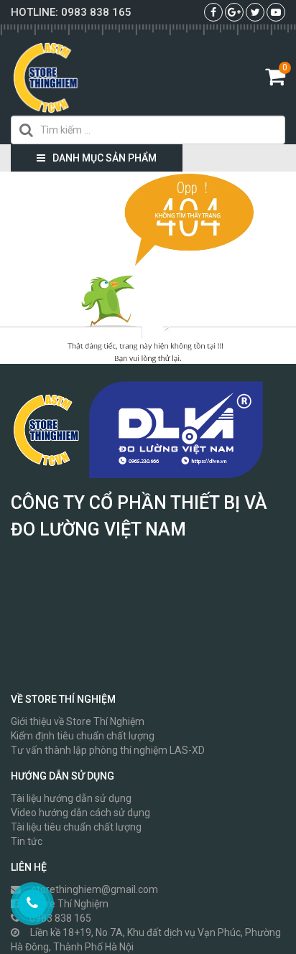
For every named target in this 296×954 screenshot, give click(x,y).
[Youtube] (276, 12)
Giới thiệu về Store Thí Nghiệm (77, 721)
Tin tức (26, 841)
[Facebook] (213, 12)
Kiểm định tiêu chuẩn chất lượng (82, 736)
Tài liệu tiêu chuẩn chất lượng (76, 827)
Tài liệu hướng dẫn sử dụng (71, 798)
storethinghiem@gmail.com (95, 889)
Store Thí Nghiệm (69, 903)
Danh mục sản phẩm (104, 158)
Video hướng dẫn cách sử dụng (80, 812)
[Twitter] (255, 12)
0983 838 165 (96, 12)
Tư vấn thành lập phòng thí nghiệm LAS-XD (108, 750)
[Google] (234, 12)
